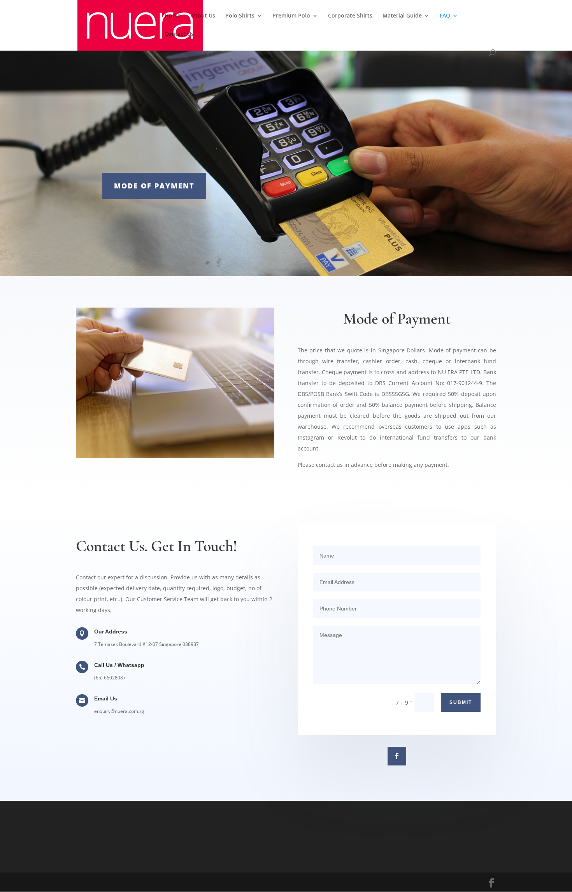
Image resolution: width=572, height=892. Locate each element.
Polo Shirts (239, 16)
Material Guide (402, 16)
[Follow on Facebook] (397, 756)
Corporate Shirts (350, 16)
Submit (460, 702)
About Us (203, 16)
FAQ (445, 16)
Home (173, 16)
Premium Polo (291, 16)
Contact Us (179, 34)
